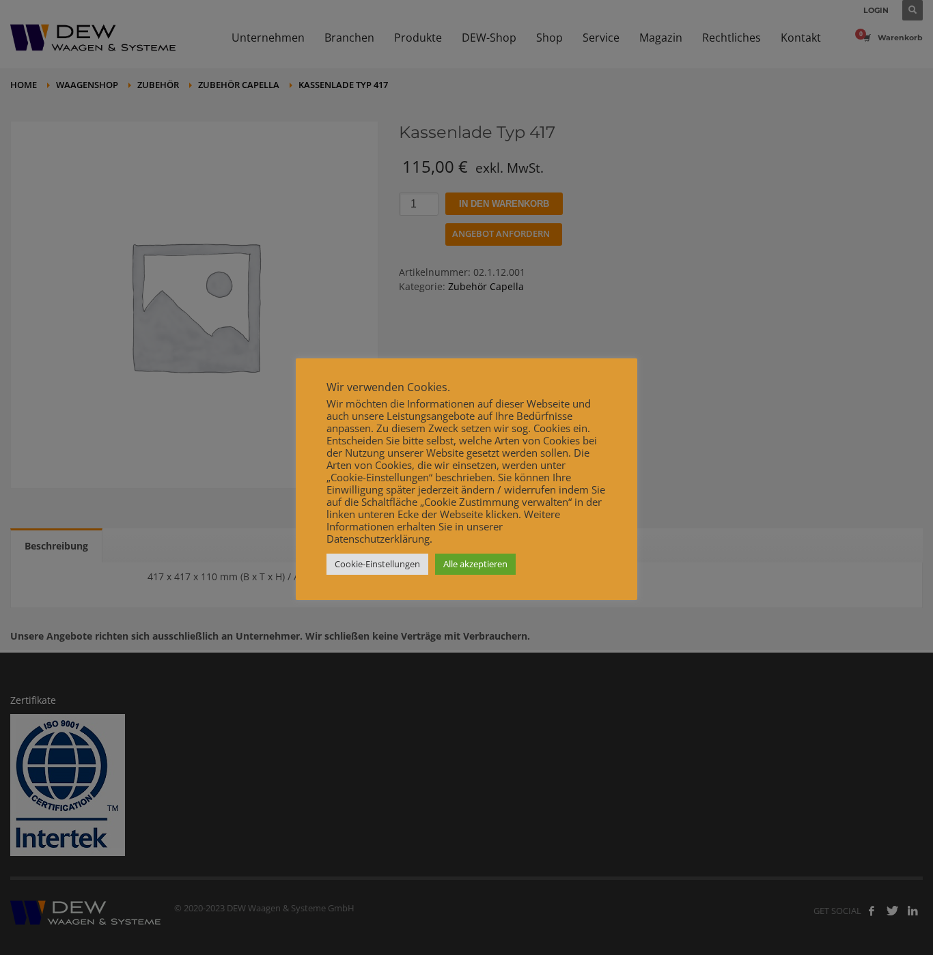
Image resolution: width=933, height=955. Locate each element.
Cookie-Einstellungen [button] (377, 564)
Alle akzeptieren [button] (475, 564)
